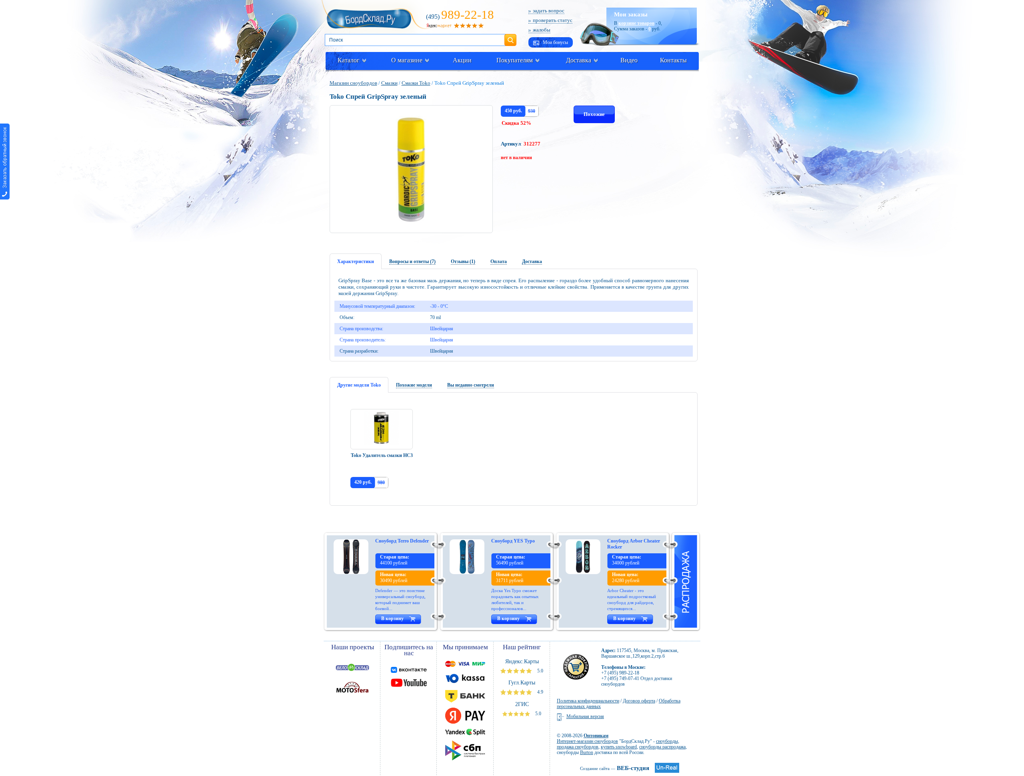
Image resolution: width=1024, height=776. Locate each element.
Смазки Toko (416, 83)
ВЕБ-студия (614, 768)
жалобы (541, 30)
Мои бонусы (555, 42)
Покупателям (514, 60)
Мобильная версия (585, 716)
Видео (629, 60)
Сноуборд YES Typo (513, 541)
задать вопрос (548, 11)
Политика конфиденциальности (588, 701)
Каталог (349, 60)
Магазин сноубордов (353, 83)
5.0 (539, 671)
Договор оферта (639, 701)
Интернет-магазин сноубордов (587, 741)
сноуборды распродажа (662, 747)
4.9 (539, 692)
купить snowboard (619, 747)
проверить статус (552, 20)
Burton (586, 752)
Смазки (389, 83)
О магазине (406, 60)
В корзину (392, 618)
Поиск (510, 37)
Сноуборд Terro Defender (402, 541)
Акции (462, 60)
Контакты (673, 60)
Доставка (578, 60)
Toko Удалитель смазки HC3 (382, 455)
